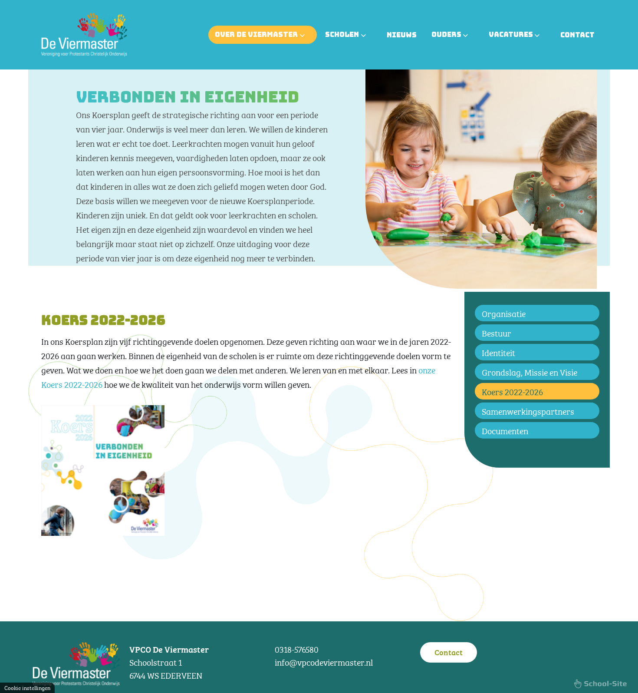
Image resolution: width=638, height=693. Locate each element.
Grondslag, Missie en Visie (529, 371)
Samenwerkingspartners (528, 410)
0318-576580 (297, 648)
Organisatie (504, 313)
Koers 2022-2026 (512, 391)
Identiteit (498, 352)
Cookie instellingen (27, 687)
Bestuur (496, 332)
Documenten (505, 430)
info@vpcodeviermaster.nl (324, 661)
